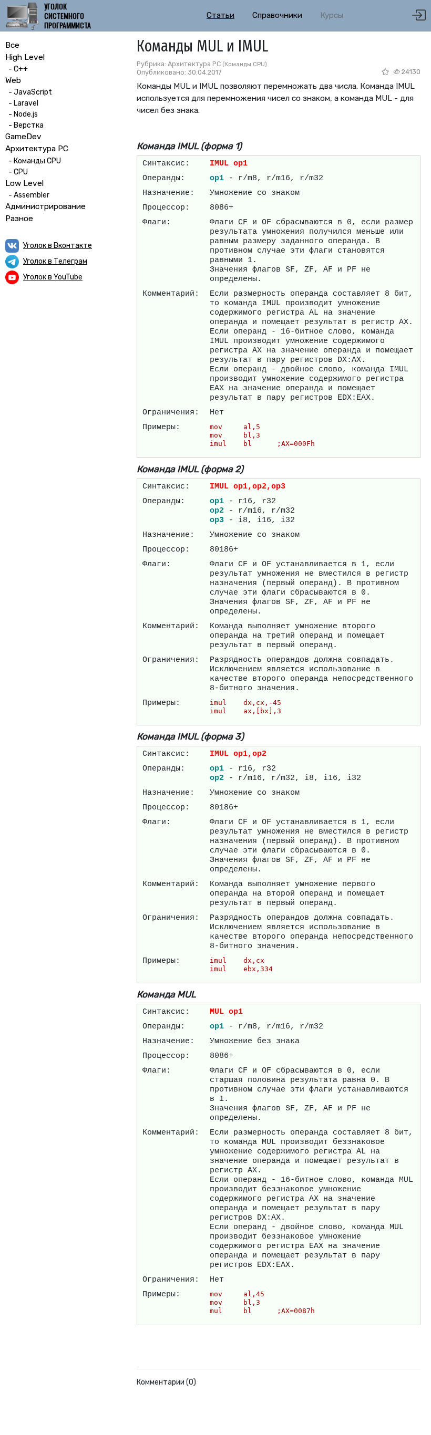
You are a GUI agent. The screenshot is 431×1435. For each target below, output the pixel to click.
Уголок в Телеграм (55, 261)
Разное (19, 218)
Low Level (24, 183)
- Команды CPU (33, 161)
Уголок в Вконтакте (57, 245)
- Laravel (21, 103)
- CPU (16, 172)
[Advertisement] (63, 361)
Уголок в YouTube (53, 277)
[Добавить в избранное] (386, 71)
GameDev (23, 136)
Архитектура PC (36, 148)
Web (13, 80)
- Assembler (27, 195)
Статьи (220, 15)
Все (12, 45)
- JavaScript (28, 92)
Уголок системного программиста (67, 16)
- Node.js (21, 114)
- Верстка (24, 125)
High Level (25, 57)
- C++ (16, 69)
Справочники (277, 15)
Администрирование (45, 206)
